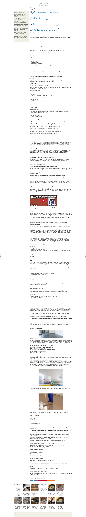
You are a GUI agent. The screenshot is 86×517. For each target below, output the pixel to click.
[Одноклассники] (51, 480)
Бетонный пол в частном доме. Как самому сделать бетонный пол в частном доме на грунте (20, 37)
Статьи (46, 5)
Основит (33, 24)
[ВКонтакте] (34, 480)
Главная (38, 5)
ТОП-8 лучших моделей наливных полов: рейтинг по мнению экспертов (44, 12)
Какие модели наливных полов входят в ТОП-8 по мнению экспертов (44, 19)
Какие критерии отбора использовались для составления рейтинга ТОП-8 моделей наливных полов (49, 25)
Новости (42, 5)
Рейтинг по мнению (34, 476)
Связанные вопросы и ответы (36, 18)
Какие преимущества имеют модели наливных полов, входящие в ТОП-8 (44, 30)
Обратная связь (53, 513)
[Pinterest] (42, 480)
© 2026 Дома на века (17, 513)
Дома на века (43, 2)
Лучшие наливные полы (36, 20)
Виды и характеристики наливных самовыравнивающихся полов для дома (46, 15)
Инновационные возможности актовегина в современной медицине (20, 33)
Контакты (34, 513)
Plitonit (33, 22)
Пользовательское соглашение (39, 513)
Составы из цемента (36, 17)
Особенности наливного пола (37, 13)
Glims (33, 23)
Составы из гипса (35, 16)
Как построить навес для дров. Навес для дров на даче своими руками (20, 15)
